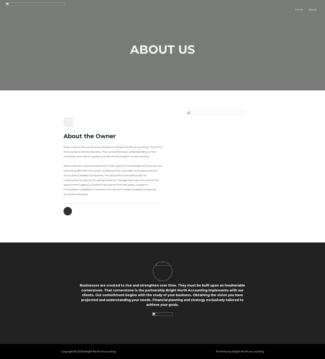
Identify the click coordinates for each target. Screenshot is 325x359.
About (312, 9)
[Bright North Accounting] (35, 9)
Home (299, 9)
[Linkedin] (67, 211)
